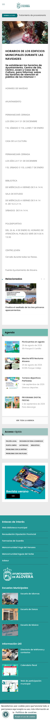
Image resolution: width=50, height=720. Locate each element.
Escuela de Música (29, 625)
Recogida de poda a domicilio (31, 441)
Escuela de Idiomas (30, 593)
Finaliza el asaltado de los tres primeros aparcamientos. (24, 309)
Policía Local (11, 441)
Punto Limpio (11, 445)
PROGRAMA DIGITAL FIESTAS (31, 399)
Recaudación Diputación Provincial (19, 534)
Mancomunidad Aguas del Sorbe (18, 554)
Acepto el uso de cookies (25, 717)
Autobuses (23, 445)
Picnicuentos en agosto (33, 341)
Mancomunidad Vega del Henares (18, 547)
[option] (25, 298)
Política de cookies (26, 712)
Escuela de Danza (29, 609)
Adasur (5, 560)
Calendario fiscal (29, 665)
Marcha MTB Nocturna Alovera (32, 360)
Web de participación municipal (31, 682)
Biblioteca (35, 445)
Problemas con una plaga (16, 453)
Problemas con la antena (16, 449)
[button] (6, 714)
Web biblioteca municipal (14, 527)
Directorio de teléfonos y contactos (32, 651)
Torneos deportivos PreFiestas (31, 379)
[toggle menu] (3, 4)
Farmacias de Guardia (13, 540)
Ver (13, 496)
